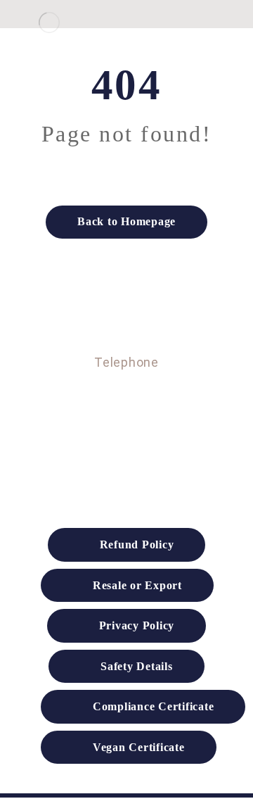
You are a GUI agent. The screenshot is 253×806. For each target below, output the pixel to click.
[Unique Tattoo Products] (49, 22)
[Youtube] (155, 430)
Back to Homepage (126, 221)
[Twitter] (126, 430)
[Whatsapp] (98, 430)
